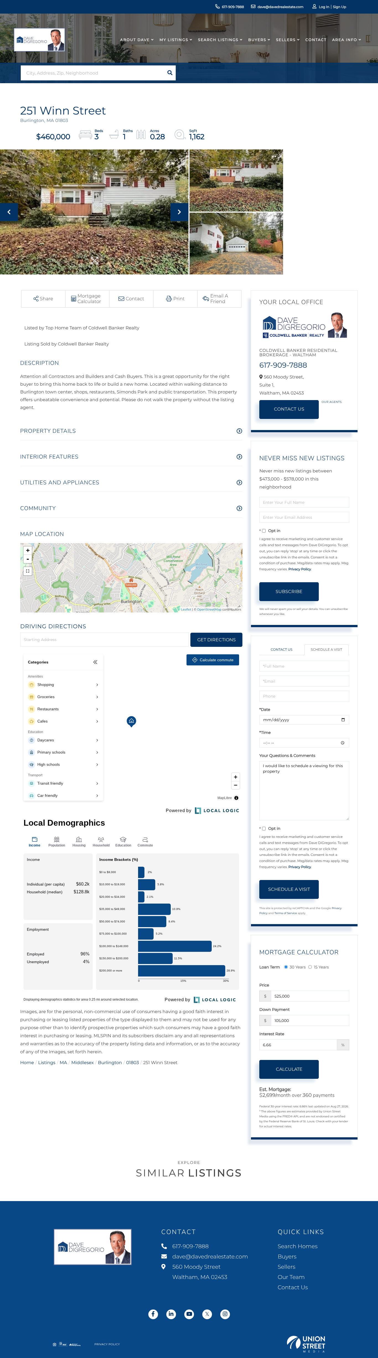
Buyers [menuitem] (257, 40)
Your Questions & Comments (287, 755)
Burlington (110, 1062)
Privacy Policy (299, 569)
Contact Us (289, 409)
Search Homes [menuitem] (297, 1246)
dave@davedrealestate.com (281, 7)
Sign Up (339, 7)
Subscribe (289, 591)
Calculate (289, 1069)
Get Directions (216, 639)
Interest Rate (271, 1033)
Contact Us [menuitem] (293, 1287)
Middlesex (82, 1062)
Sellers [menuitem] (286, 40)
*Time (265, 732)
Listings (46, 1062)
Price (264, 985)
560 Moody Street (199, 1272)
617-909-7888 (233, 7)
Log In (324, 7)
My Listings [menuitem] (173, 40)
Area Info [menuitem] (344, 40)
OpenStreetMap (209, 609)
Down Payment (274, 1009)
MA (63, 1062)
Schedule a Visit (326, 650)
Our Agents (332, 402)
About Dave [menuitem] (135, 40)
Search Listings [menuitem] (218, 40)
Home (27, 1062)
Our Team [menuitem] (291, 1277)
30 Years (298, 967)
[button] (170, 72)
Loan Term (269, 967)
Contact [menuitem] (316, 40)
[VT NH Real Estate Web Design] (306, 1344)
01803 (132, 1062)
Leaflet (186, 609)
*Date (264, 709)
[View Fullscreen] (28, 571)
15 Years (321, 967)
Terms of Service (286, 913)
